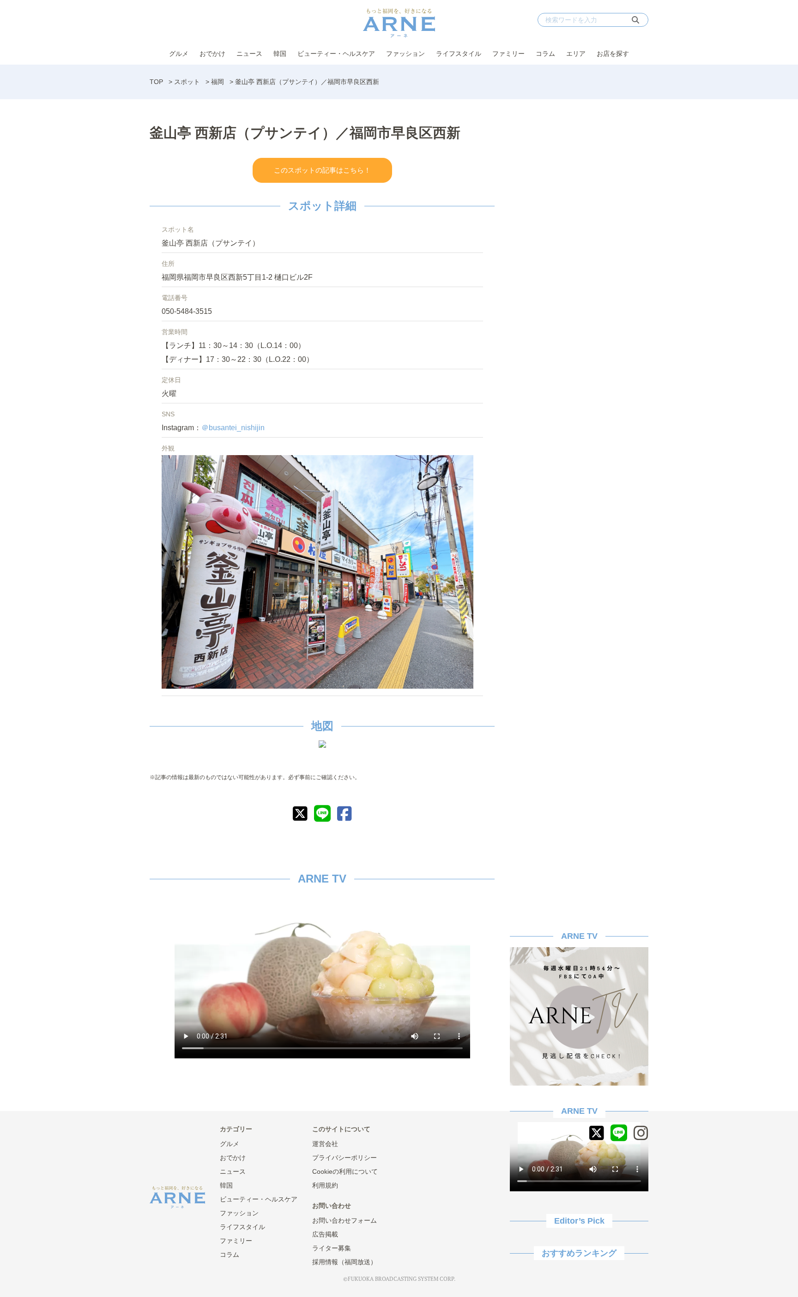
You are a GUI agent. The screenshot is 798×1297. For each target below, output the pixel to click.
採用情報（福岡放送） (344, 1262)
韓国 (279, 53)
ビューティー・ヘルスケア (336, 53)
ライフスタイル (458, 53)
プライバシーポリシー (344, 1157)
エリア (576, 53)
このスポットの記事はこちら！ (322, 170)
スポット (187, 81)
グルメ (178, 53)
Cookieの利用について (345, 1171)
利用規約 (325, 1185)
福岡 (217, 81)
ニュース (249, 53)
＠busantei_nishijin (233, 428)
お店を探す (613, 53)
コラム (545, 53)
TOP (156, 81)
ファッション (405, 53)
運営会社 (325, 1143)
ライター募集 (331, 1248)
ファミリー (508, 53)
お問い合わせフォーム (344, 1220)
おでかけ (212, 53)
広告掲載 (325, 1234)
